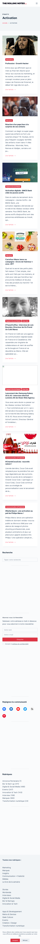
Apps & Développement (12, 912)
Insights (5, 873)
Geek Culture (7, 917)
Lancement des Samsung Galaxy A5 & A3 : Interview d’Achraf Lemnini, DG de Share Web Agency (20, 395)
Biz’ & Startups (8, 901)
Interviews (6, 895)
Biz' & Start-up (8, 784)
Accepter (15, 940)
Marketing (9, 59)
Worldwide (6, 892)
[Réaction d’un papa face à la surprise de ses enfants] (20, 106)
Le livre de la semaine (11, 882)
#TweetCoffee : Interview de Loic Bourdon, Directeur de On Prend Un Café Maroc (19, 327)
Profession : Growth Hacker (17, 63)
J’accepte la (16, 644)
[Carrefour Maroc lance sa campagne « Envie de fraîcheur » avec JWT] (20, 241)
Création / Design (9, 923)
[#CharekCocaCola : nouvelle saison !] (20, 443)
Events (5, 790)
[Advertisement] (20, 589)
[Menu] (37, 3)
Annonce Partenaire (10, 781)
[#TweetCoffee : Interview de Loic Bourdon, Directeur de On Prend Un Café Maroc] (20, 307)
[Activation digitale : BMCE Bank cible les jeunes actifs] (20, 172)
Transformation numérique (13, 801)
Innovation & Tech (9, 792)
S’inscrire (20, 639)
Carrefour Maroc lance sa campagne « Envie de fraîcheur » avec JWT (19, 261)
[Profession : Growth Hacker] (20, 45)
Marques (9, 120)
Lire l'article (9, 90)
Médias (5, 879)
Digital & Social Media (13, 186)
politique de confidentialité (20, 644)
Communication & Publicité (15, 458)
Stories (5, 889)
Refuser (25, 940)
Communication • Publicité (13, 876)
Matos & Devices (9, 914)
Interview (25, 321)
